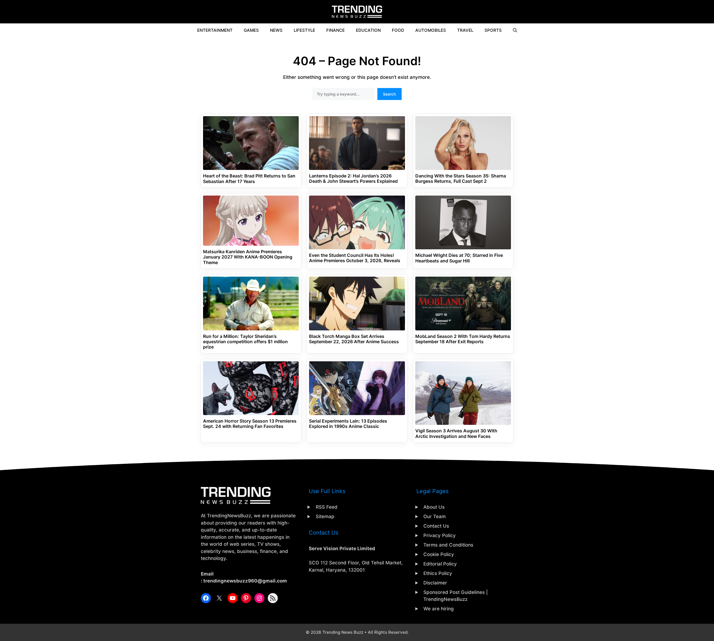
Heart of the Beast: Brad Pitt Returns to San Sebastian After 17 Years (249, 178)
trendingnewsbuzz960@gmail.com (245, 581)
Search (389, 94)
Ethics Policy (437, 573)
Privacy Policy (439, 535)
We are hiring (438, 608)
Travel (465, 30)
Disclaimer (435, 583)
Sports (493, 30)
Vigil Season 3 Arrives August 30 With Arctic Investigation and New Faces (456, 433)
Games (251, 30)
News (276, 30)
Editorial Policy (440, 564)
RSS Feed (326, 507)
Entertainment (215, 30)
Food (398, 30)
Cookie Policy (438, 554)
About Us (434, 507)
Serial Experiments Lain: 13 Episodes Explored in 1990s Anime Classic (348, 423)
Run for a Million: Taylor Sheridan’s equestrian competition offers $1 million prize (245, 342)
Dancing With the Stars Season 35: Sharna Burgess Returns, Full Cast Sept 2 (460, 178)
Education (368, 30)
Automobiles (430, 30)
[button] (515, 30)
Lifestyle (304, 30)
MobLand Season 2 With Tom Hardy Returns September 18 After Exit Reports (462, 339)
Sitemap (325, 516)
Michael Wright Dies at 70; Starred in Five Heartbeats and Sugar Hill (459, 258)
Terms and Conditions (448, 545)
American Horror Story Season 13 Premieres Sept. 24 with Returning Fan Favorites (249, 423)
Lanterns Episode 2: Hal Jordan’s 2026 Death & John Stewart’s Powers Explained (353, 178)
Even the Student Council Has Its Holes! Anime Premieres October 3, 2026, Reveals (354, 258)
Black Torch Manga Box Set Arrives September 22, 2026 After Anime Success (354, 339)
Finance (335, 30)
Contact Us (436, 526)
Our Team (434, 516)
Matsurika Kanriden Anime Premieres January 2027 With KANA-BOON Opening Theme (247, 257)
